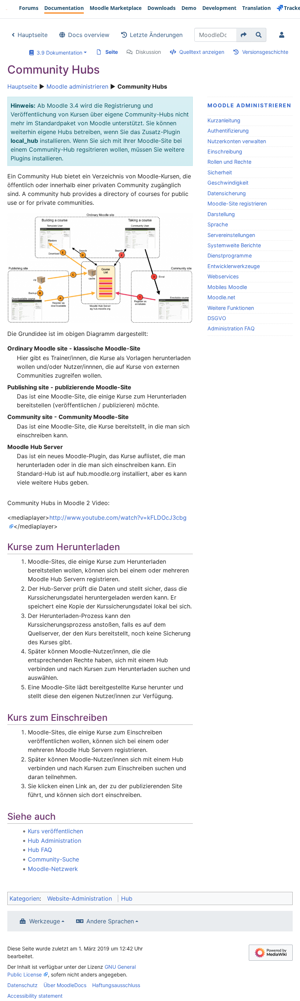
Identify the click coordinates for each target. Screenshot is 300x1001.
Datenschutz (22, 985)
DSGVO (216, 318)
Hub (126, 898)
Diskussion (148, 52)
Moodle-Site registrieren (237, 203)
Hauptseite (33, 34)
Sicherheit (219, 172)
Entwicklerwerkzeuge (233, 266)
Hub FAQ (40, 849)
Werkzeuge (44, 921)
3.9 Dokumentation (58, 52)
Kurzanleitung (223, 120)
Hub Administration (54, 840)
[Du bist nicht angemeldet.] (283, 34)
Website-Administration (79, 898)
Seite (111, 52)
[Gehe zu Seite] (243, 35)
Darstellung (221, 214)
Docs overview (88, 34)
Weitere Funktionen (230, 308)
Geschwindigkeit (227, 182)
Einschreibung (224, 151)
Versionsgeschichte (265, 52)
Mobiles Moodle (227, 287)
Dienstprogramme (229, 255)
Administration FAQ (231, 328)
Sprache (217, 224)
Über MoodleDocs (65, 985)
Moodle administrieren (77, 86)
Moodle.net (221, 297)
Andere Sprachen (110, 921)
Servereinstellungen (231, 235)
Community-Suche (53, 859)
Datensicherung (226, 193)
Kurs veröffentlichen (55, 831)
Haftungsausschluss (116, 985)
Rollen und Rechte (229, 162)
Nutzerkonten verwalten (236, 141)
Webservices (223, 276)
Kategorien (25, 898)
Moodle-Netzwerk (53, 868)
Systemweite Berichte (234, 245)
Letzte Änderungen (156, 34)
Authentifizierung (228, 130)
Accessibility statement (35, 996)
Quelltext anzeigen (201, 52)
